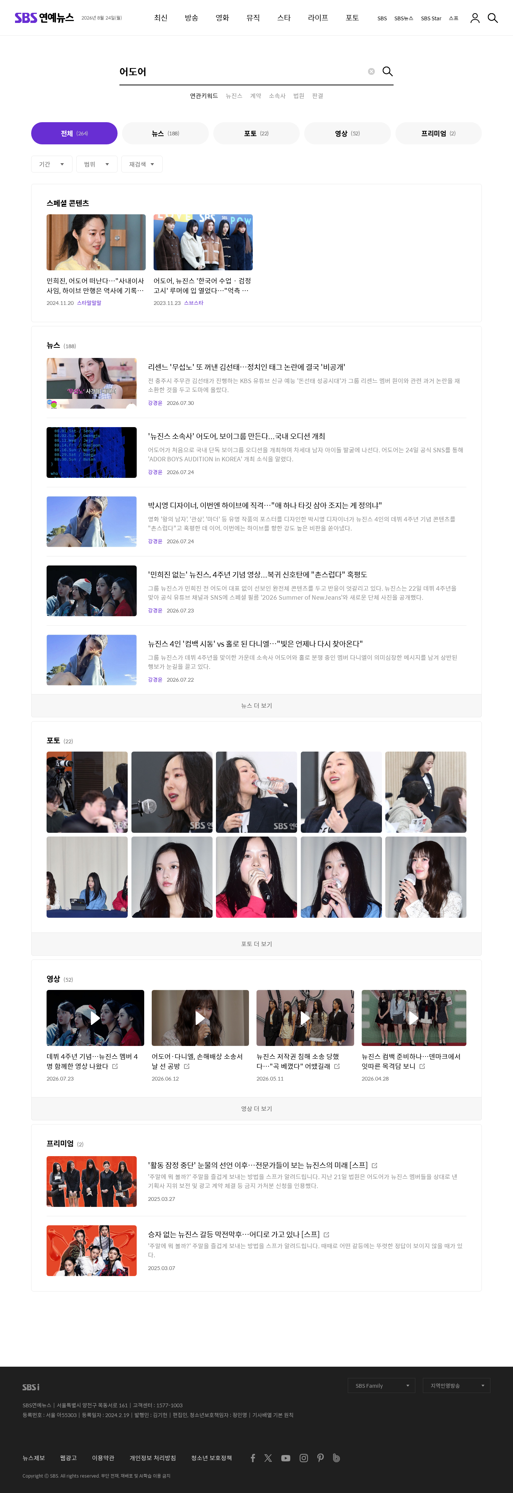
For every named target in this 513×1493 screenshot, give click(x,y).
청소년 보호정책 (211, 1458)
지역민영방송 (445, 1385)
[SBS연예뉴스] (44, 18)
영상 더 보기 (256, 1108)
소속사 (277, 96)
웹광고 (68, 1458)
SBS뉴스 (403, 18)
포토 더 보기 (256, 944)
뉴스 (165, 133)
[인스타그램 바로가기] (304, 1458)
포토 (256, 133)
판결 (317, 96)
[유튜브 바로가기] (285, 1458)
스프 (454, 18)
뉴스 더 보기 (256, 705)
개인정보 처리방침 (153, 1458)
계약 (255, 96)
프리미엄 (438, 133)
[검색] (493, 18)
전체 (74, 133)
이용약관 (103, 1458)
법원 (299, 96)
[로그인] (475, 18)
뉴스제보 (34, 1458)
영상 (347, 133)
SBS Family (369, 1385)
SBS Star (431, 18)
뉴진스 (234, 96)
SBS (382, 18)
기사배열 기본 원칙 (273, 1415)
